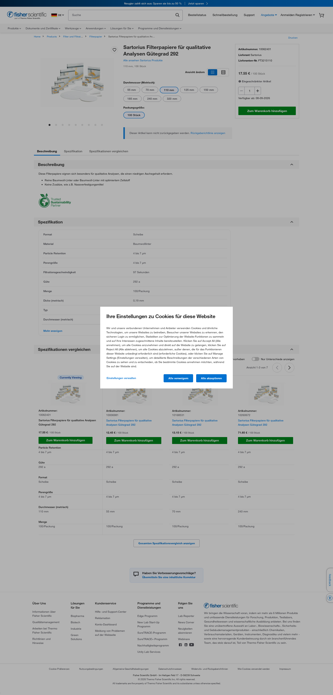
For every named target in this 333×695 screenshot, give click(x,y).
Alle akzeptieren (211, 378)
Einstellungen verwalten (121, 378)
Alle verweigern (178, 378)
